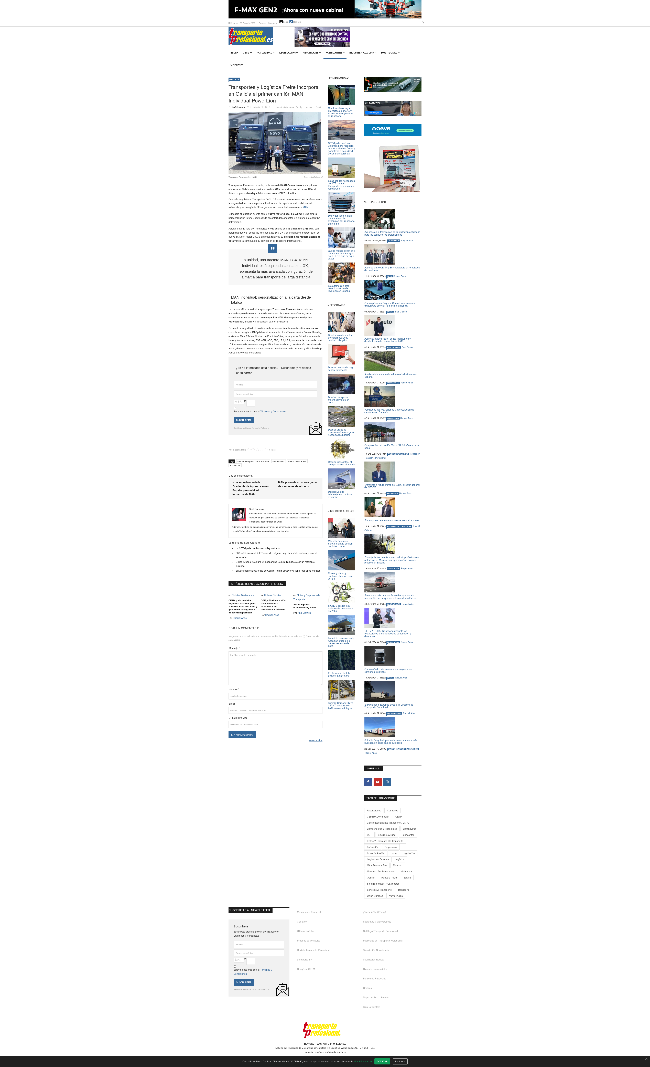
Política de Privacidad (374, 978)
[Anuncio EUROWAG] (392, 108)
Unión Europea (375, 895)
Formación (372, 847)
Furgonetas (391, 847)
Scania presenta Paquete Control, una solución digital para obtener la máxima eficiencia (389, 304)
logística (400, 859)
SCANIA (390, 312)
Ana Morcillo (304, 612)
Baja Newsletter (371, 1007)
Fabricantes (334, 52)
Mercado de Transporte (309, 912)
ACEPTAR (382, 1061)
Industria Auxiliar (361, 52)
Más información (363, 1061)
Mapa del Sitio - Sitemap (376, 997)
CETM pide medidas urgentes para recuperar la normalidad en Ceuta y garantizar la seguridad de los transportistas (243, 606)
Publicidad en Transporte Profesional (383, 940)
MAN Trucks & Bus (297, 461)
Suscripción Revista (373, 959)
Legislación (287, 52)
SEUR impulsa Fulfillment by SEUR (304, 606)
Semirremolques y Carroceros (402, 749)
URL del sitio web (238, 717)
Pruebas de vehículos (308, 940)
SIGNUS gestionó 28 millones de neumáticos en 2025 (340, 608)
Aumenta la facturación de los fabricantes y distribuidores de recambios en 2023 (387, 340)
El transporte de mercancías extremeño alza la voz (391, 520)
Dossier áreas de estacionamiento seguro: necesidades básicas (341, 432)
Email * (232, 703)
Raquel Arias (240, 618)
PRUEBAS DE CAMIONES (398, 454)
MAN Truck (234, 79)
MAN (305, 207)
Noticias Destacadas (243, 595)
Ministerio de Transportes (381, 871)
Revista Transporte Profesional (313, 950)
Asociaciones (374, 810)
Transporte (403, 889)
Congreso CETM (306, 969)
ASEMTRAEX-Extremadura (399, 526)
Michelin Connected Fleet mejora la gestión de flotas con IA (340, 543)
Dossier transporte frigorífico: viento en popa (338, 399)
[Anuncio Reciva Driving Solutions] (392, 84)
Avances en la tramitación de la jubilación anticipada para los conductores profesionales (392, 233)
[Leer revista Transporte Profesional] (392, 168)
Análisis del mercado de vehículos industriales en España (390, 375)
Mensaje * (234, 648)
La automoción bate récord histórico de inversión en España (339, 288)
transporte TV (304, 959)
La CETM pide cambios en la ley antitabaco (259, 548)
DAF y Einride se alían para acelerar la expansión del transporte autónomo (273, 605)
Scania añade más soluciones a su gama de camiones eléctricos (388, 670)
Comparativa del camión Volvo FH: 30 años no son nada (391, 446)
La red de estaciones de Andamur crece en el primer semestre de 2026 (341, 641)
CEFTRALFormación (378, 816)
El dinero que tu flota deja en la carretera (339, 674)
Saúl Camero (238, 107)
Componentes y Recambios (382, 828)
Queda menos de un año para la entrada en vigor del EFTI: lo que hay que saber (341, 254)
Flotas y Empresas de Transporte (254, 461)
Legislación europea (378, 859)
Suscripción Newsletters (376, 950)
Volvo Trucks (396, 895)
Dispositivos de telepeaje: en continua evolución (340, 494)
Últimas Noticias (272, 595)
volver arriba (315, 740)
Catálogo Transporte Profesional (380, 931)
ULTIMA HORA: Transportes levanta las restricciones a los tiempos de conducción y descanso (387, 633)
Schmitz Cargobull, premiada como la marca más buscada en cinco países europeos (390, 741)
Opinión (236, 64)
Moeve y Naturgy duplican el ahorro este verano (340, 576)
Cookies (367, 988)
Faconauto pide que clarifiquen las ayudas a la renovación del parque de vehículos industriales (390, 597)
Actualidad (264, 52)
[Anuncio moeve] (392, 130)
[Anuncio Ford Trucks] (325, 9)
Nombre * (234, 689)
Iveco (394, 853)
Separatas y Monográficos (377, 921)
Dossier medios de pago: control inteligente (341, 369)
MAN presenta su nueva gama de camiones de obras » (297, 484)
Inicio (234, 52)
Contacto (272, 23)
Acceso (262, 23)
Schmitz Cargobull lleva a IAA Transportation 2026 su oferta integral (340, 705)
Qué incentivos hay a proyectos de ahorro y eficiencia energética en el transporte (340, 112)
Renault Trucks (389, 877)
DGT (369, 834)
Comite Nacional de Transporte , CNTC (388, 822)
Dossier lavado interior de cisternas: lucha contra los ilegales (340, 337)
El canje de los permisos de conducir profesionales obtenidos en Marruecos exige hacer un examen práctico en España (391, 560)
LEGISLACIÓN (393, 240)
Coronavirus (409, 828)
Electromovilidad (387, 834)
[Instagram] (387, 782)
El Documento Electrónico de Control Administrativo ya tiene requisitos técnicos (278, 570)
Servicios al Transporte (379, 889)
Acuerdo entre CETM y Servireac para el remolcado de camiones (392, 269)
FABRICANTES (393, 383)
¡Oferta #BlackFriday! (374, 912)
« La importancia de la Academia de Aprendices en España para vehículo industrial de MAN (250, 488)
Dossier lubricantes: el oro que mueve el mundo (341, 463)
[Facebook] (368, 782)
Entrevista (392, 493)
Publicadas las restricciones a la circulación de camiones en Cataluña (389, 411)
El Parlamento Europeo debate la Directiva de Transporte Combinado (388, 706)
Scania (407, 877)
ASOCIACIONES (393, 347)
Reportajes (310, 52)
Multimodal (389, 52)
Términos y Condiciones (273, 411)
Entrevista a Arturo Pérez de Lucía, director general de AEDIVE (392, 486)
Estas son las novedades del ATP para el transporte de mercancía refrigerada (341, 184)
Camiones (235, 465)
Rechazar (400, 1061)
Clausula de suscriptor (375, 969)
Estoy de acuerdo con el (260, 411)
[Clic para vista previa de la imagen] (275, 143)
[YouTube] (378, 782)
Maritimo (397, 865)
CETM (246, 52)
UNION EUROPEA (394, 713)
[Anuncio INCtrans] (358, 37)
